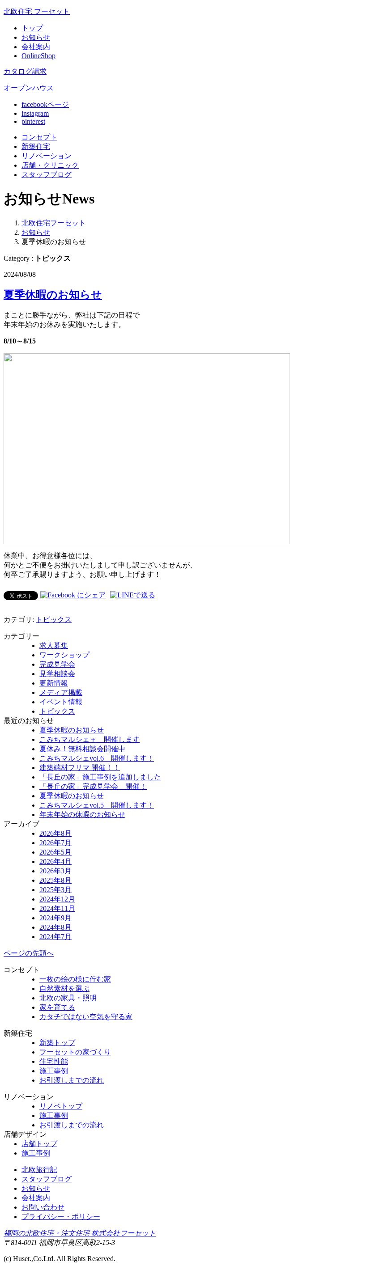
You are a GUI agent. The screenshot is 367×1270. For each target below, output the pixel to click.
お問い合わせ (42, 1207)
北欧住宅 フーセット (37, 11)
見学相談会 (57, 673)
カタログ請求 (25, 71)
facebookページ (45, 104)
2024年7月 (55, 936)
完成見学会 (57, 664)
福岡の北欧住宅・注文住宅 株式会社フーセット (80, 1233)
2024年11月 (57, 908)
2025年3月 (55, 889)
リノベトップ (60, 1106)
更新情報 (53, 683)
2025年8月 (55, 880)
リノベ (46, 156)
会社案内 (35, 47)
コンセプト (39, 137)
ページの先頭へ (29, 953)
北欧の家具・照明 (68, 998)
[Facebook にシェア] (73, 595)
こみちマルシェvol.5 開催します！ (96, 805)
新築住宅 (35, 146)
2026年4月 (55, 861)
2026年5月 (55, 852)
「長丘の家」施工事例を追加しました (100, 777)
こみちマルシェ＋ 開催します (89, 739)
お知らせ (35, 37)
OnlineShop (38, 55)
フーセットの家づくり (75, 1052)
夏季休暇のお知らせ (53, 295)
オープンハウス (29, 88)
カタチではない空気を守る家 (85, 1016)
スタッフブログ (46, 1179)
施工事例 (53, 1071)
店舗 (50, 165)
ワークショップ (64, 655)
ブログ (46, 174)
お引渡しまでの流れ (71, 1080)
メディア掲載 (60, 692)
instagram (35, 113)
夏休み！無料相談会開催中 (82, 749)
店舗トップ (39, 1143)
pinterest (33, 121)
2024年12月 (57, 899)
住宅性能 (53, 1061)
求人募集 (53, 645)
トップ (32, 28)
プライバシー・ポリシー (60, 1216)
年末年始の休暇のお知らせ (82, 814)
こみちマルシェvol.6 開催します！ (96, 758)
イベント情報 (60, 702)
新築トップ (57, 1042)
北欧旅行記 (39, 1169)
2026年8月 (55, 833)
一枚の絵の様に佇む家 (75, 979)
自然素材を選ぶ (64, 988)
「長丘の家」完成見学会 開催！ (93, 786)
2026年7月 (55, 843)
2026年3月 (55, 871)
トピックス (54, 619)
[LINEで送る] (132, 595)
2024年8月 (55, 927)
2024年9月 (55, 918)
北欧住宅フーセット (53, 223)
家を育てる (57, 1007)
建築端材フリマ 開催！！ (79, 767)
